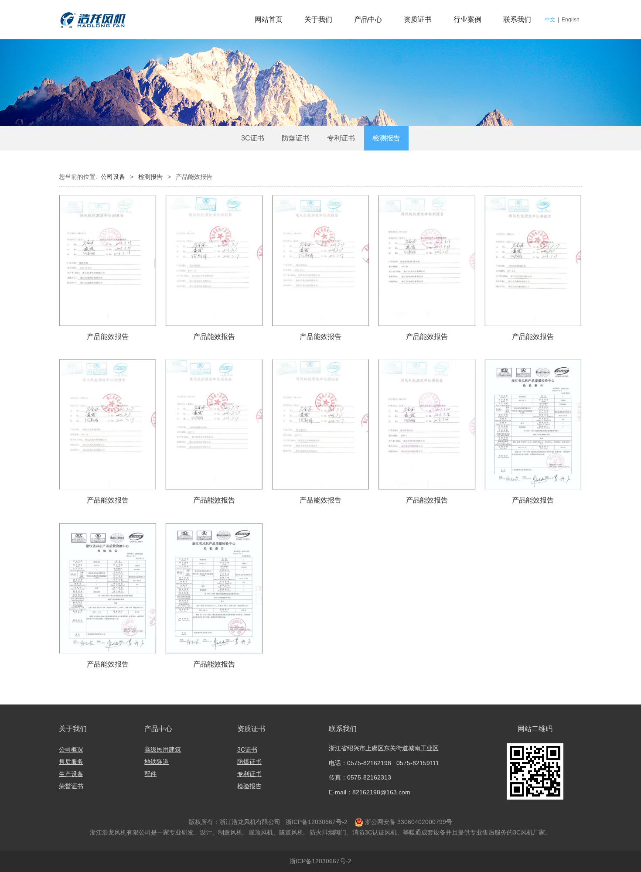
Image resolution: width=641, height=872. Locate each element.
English (571, 20)
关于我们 (318, 19)
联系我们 (517, 19)
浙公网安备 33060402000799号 (408, 821)
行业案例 (467, 19)
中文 (550, 20)
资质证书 (418, 19)
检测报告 (386, 138)
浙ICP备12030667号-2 (316, 821)
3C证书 (252, 138)
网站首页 (269, 19)
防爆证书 (296, 138)
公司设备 (113, 176)
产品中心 (368, 19)
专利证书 (341, 138)
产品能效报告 (108, 336)
